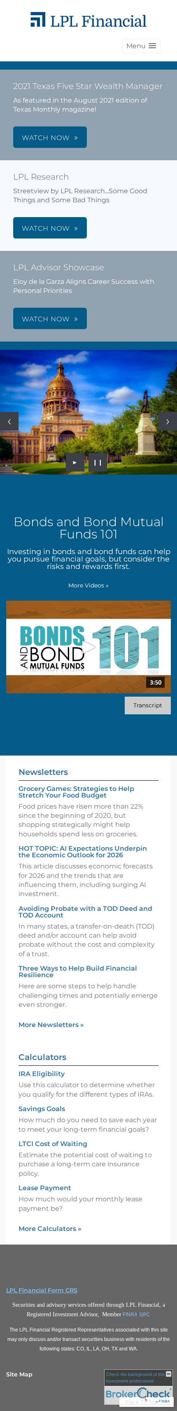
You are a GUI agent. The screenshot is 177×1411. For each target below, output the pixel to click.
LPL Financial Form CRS (41, 1290)
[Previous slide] (9, 421)
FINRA (130, 1314)
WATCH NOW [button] (46, 138)
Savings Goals (42, 1109)
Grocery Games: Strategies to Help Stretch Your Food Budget (76, 792)
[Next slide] (167, 421)
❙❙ (98, 462)
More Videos (88, 585)
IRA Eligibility (42, 1074)
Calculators (42, 1057)
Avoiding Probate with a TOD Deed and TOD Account (85, 912)
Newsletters (43, 772)
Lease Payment (45, 1188)
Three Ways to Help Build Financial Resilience (78, 971)
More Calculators (50, 1229)
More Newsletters (51, 1025)
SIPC (144, 1314)
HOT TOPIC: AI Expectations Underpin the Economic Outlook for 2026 (83, 852)
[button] (141, 46)
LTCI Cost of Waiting (53, 1144)
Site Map (19, 1374)
